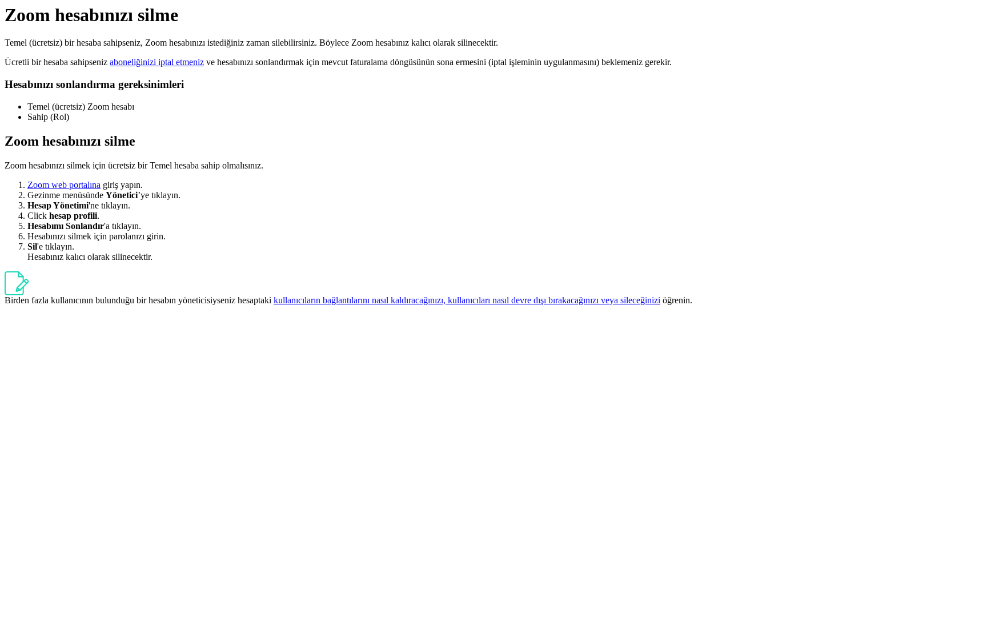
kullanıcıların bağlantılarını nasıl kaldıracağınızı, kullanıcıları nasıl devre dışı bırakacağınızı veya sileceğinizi (467, 300)
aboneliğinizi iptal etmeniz (157, 62)
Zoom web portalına (64, 185)
